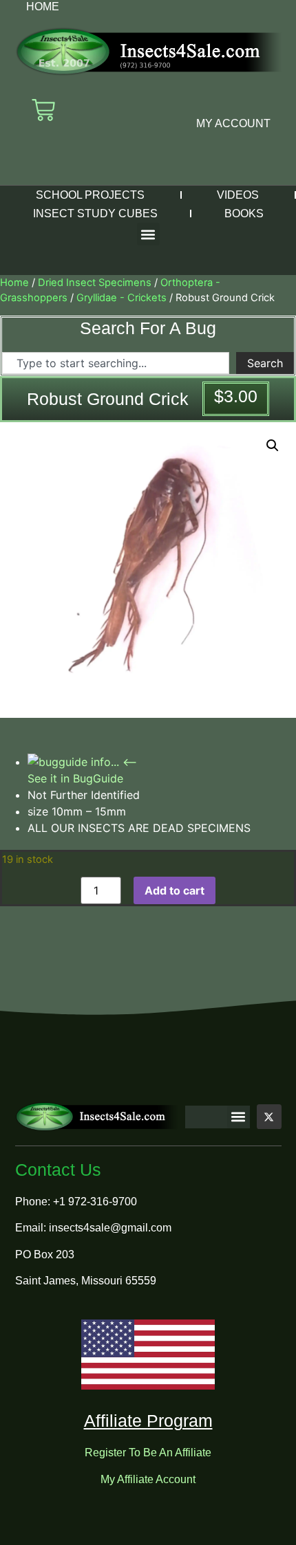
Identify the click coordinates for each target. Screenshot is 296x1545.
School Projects (90, 195)
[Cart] (43, 110)
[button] (148, 234)
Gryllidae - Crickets (121, 298)
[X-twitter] (269, 1116)
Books (244, 213)
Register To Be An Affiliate (148, 1452)
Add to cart (174, 890)
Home (42, 6)
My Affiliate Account (148, 1479)
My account (233, 123)
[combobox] (115, 363)
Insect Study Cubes (95, 213)
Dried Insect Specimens (94, 282)
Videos (238, 195)
